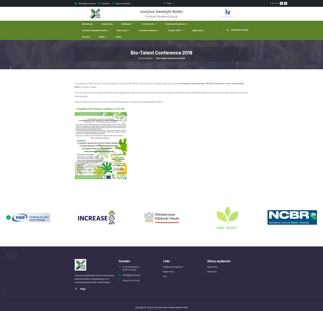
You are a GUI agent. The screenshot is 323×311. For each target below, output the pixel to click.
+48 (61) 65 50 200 (239, 29)
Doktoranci (122, 30)
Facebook (105, 3)
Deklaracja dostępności (173, 267)
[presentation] (8, 217)
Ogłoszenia (197, 30)
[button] (281, 3)
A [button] (270, 3)
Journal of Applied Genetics (95, 30)
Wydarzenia (107, 24)
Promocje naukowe (148, 30)
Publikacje (126, 24)
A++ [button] (277, 3)
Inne (165, 276)
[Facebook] (77, 289)
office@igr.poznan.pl (87, 3)
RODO (118, 37)
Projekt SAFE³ (174, 30)
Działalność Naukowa (175, 24)
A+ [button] (273, 3)
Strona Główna (145, 58)
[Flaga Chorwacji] (228, 12)
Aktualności (87, 24)
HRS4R (102, 37)
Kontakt (86, 37)
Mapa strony (168, 271)
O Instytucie (148, 24)
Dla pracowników (122, 3)
